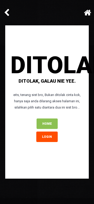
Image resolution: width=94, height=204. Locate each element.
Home (47, 124)
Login (47, 137)
